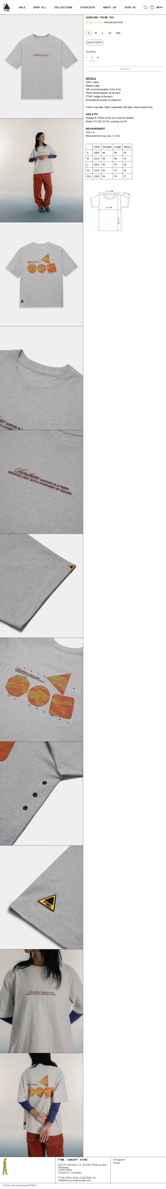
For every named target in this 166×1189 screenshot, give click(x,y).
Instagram (119, 1159)
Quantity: (91, 52)
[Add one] (97, 57)
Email (116, 1163)
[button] (146, 7)
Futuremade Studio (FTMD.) (23, 1185)
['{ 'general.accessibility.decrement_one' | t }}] (86, 57)
